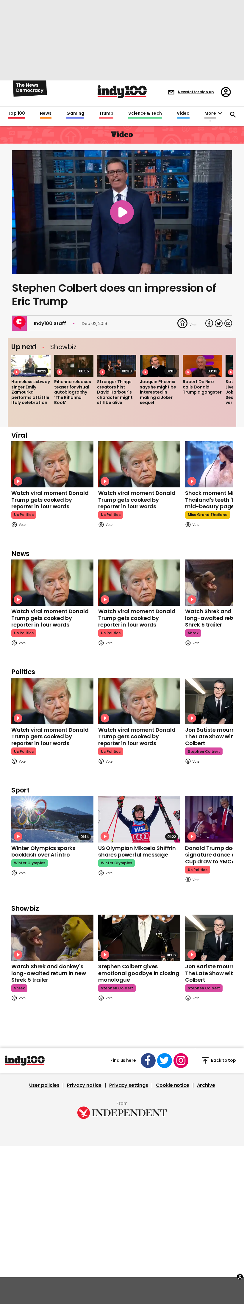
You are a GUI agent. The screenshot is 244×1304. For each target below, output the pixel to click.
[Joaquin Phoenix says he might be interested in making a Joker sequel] (159, 366)
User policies (44, 1085)
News (45, 113)
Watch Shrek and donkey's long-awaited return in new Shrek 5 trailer (48, 973)
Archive (206, 1085)
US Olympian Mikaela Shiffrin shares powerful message (137, 851)
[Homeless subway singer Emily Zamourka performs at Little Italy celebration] (31, 366)
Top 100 (16, 113)
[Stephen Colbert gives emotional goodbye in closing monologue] (139, 938)
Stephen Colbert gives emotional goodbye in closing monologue (138, 973)
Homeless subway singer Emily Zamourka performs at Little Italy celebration (30, 392)
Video (183, 113)
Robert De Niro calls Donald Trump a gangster (202, 387)
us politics (24, 514)
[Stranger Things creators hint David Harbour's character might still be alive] (116, 366)
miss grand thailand (208, 514)
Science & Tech (145, 113)
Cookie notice (172, 1085)
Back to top (223, 1060)
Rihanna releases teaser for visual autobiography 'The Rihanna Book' (72, 392)
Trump (106, 113)
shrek (193, 632)
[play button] (122, 212)
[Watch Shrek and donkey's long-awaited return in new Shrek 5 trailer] (52, 938)
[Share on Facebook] (209, 323)
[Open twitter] (164, 1060)
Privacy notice (84, 1085)
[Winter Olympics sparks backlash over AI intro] (52, 819)
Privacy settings (128, 1085)
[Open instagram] (180, 1060)
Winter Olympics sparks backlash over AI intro (43, 851)
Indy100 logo (122, 91)
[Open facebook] (148, 1060)
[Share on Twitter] (219, 323)
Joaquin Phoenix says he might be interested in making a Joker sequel (158, 392)
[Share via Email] (228, 323)
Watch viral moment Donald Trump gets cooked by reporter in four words (50, 499)
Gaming (75, 113)
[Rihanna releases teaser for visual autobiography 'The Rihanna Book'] (73, 366)
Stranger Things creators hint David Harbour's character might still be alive (115, 392)
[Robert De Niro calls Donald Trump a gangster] (202, 366)
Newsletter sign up (196, 91)
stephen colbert (204, 751)
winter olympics (29, 862)
